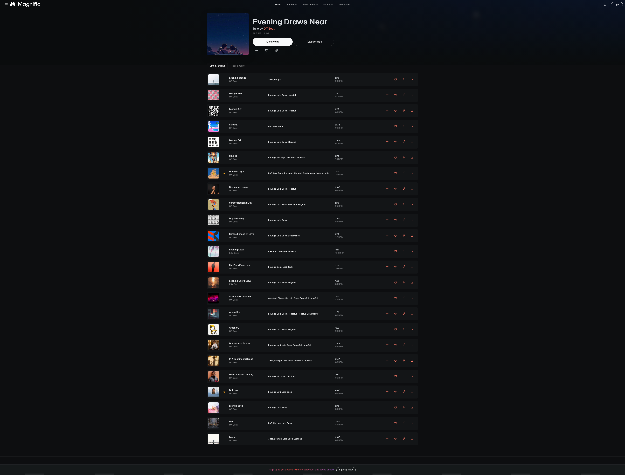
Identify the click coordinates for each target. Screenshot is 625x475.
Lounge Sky (235, 109)
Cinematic (283, 298)
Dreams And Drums (239, 343)
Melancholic (322, 173)
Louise (232, 437)
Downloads (344, 4)
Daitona (233, 390)
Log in (617, 4)
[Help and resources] (604, 4)
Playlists (328, 4)
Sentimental (309, 173)
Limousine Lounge (238, 187)
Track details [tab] (237, 65)
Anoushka (234, 312)
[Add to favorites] (266, 51)
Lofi (270, 126)
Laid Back (282, 95)
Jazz (270, 79)
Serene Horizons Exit (240, 202)
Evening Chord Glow (240, 280)
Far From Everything (240, 265)
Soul (279, 267)
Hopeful (292, 95)
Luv (231, 421)
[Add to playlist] (257, 51)
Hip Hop (281, 157)
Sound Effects (310, 4)
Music (278, 4)
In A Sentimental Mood (241, 359)
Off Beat (269, 28)
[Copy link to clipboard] (276, 51)
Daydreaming (236, 218)
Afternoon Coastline (240, 296)
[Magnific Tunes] (25, 4)
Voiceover (291, 4)
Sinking (233, 155)
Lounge (272, 95)
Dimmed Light (236, 171)
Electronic (273, 251)
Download (315, 41)
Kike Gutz (234, 253)
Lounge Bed (235, 93)
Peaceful (288, 173)
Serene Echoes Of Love (241, 234)
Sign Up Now (346, 469)
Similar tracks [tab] (217, 65)
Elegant (292, 142)
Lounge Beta (236, 405)
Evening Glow (236, 249)
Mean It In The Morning (241, 374)
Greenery (234, 327)
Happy (277, 79)
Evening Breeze (237, 77)
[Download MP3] (412, 79)
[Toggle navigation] (6, 4)
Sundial (233, 124)
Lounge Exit (235, 140)
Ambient (272, 298)
